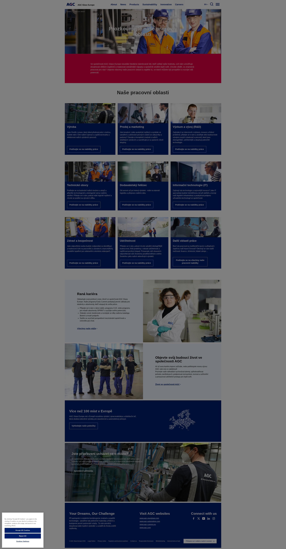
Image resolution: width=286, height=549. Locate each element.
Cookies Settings (22, 541)
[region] (23, 530)
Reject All (22, 536)
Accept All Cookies (23, 530)
